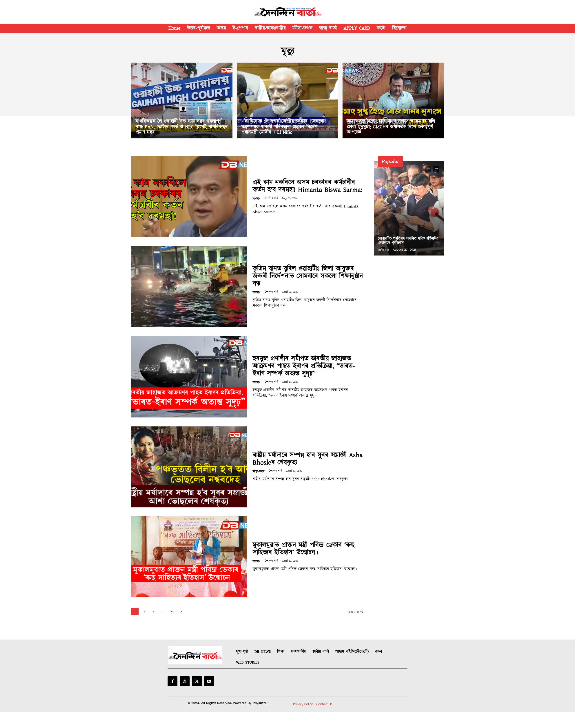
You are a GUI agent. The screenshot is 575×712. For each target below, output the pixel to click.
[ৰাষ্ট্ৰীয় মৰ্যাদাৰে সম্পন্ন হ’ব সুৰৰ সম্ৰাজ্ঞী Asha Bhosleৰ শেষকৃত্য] (189, 466)
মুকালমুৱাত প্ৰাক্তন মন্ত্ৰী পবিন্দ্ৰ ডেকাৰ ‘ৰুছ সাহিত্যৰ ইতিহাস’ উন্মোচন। (304, 548)
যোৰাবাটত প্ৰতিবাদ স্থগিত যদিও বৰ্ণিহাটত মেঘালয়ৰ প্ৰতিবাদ (408, 240)
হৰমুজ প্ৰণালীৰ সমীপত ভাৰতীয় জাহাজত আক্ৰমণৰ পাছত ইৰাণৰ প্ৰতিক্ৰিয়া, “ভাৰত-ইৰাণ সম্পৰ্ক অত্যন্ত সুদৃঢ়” (304, 366)
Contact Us (324, 704)
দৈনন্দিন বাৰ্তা (272, 198)
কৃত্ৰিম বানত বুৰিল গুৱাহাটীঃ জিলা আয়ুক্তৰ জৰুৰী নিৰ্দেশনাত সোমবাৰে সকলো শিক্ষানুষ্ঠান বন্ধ (308, 276)
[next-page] (181, 611)
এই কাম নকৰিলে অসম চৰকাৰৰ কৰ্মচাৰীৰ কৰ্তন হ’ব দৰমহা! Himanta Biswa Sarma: (307, 186)
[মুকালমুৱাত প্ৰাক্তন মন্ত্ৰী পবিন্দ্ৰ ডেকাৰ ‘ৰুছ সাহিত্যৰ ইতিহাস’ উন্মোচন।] (189, 556)
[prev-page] (428, 169)
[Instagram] (185, 681)
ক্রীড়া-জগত (258, 472)
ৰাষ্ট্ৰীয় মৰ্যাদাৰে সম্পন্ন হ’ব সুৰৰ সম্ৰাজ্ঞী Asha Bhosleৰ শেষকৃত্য (308, 458)
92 (171, 611)
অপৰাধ (256, 199)
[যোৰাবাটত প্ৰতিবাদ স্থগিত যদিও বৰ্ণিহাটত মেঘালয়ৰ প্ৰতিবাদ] (409, 208)
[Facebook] (172, 681)
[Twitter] (197, 681)
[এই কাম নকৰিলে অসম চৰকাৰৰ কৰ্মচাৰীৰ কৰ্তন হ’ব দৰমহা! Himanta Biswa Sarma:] (189, 196)
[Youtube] (209, 681)
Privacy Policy (303, 704)
